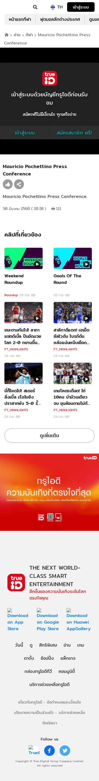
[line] (34, 750)
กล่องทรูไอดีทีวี (38, 671)
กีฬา (29, 35)
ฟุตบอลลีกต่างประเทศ (60, 19)
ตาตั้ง (29, 658)
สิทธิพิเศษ (48, 645)
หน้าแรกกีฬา (20, 19)
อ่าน (17, 35)
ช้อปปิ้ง (47, 658)
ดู (31, 645)
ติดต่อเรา (49, 723)
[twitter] (64, 750)
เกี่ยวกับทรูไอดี (30, 702)
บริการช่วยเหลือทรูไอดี (49, 684)
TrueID (15, 7)
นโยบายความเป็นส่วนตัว (34, 712)
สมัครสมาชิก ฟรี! (74, 133)
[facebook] (49, 750)
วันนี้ (19, 645)
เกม (80, 645)
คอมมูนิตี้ (67, 671)
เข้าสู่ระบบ (81, 7)
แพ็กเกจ (68, 658)
